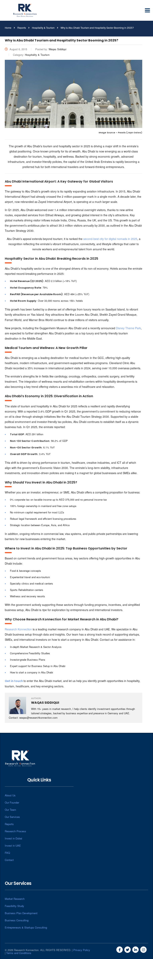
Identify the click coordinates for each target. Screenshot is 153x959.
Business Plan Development (21, 913)
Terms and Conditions (18, 953)
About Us (10, 795)
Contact (9, 860)
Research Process (15, 831)
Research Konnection (18, 629)
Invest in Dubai (13, 838)
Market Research (15, 899)
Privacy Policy (81, 950)
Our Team (10, 810)
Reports (9, 824)
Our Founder (12, 802)
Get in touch (14, 681)
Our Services (12, 817)
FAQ (7, 853)
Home (8, 27)
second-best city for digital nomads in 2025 (110, 239)
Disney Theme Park (128, 328)
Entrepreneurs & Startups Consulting (26, 927)
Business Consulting (16, 920)
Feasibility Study (14, 906)
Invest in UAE (13, 845)
